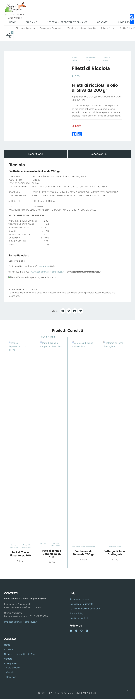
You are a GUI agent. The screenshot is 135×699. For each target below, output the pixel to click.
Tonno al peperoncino (13, 546)
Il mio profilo (10, 663)
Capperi (43, 543)
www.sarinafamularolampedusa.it (47, 271)
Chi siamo (9, 649)
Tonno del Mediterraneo (26, 546)
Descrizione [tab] (35, 154)
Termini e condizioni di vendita (82, 28)
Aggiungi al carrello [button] (17, 440)
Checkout (11, 677)
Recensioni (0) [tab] (99, 154)
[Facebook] (131, 16)
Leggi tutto (48, 440)
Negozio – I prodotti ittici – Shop (20, 654)
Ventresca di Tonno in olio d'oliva (83, 546)
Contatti (8, 658)
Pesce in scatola (74, 59)
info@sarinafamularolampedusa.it (20, 621)
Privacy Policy (107, 28)
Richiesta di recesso (25, 28)
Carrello (10, 672)
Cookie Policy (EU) (79, 618)
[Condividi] (131, 21)
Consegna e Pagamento (51, 28)
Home (7, 644)
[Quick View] (23, 440)
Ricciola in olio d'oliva (91, 59)
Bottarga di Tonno (115, 546)
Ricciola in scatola (106, 59)
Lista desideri (13, 667)
